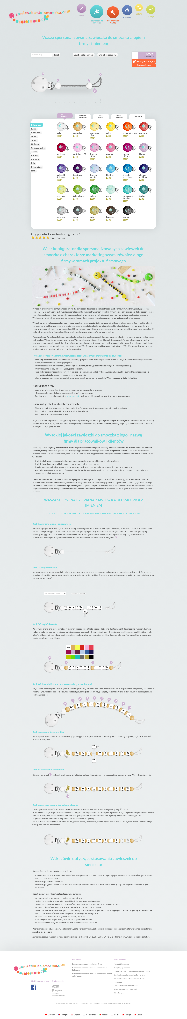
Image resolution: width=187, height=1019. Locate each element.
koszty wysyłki (125, 1003)
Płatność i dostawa (121, 964)
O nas (81, 15)
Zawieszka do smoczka (97, 21)
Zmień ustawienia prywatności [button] (125, 986)
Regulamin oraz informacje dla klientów (129, 975)
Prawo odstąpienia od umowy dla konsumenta (131, 971)
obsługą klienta (73, 396)
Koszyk (150, 16)
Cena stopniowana (143, 65)
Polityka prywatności (122, 968)
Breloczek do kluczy (113, 21)
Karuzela (127, 17)
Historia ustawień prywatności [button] (125, 989)
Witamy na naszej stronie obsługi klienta (129, 978)
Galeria (139, 13)
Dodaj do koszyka (146, 61)
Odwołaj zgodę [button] (119, 993)
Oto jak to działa (106, 55)
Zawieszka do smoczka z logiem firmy (87, 964)
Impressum (117, 982)
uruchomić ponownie (83, 55)
